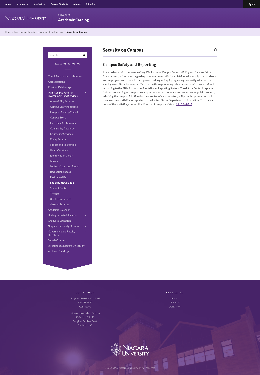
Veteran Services (59, 204)
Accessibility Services (62, 101)
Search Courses (57, 240)
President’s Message (60, 87)
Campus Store (58, 117)
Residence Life (58, 177)
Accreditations (56, 81)
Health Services (59, 150)
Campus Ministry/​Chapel (64, 112)
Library (54, 161)
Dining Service (58, 139)
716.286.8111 (184, 104)
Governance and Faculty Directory (61, 233)
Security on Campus (62, 182)
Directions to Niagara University (66, 245)
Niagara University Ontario (63, 226)
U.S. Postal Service (60, 199)
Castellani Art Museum (63, 123)
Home (8, 32)
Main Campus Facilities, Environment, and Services (38, 32)
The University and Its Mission (65, 76)
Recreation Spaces (60, 171)
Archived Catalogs (58, 251)
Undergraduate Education (62, 215)
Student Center (59, 188)
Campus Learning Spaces (64, 106)
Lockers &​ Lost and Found (64, 166)
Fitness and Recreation (63, 144)
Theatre (54, 193)
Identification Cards (61, 155)
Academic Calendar (59, 209)
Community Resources (63, 128)
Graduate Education (59, 220)
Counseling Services (61, 133)
